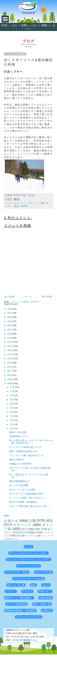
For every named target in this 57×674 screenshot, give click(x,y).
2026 (10, 308)
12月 (12, 387)
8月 (12, 403)
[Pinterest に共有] (18, 199)
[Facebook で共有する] (15, 199)
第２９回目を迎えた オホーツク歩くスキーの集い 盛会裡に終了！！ (30, 441)
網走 (16, 206)
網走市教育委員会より (20, 481)
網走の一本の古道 (17, 432)
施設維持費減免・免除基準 (20, 610)
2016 (10, 350)
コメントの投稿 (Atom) (25, 301)
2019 (10, 337)
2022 (10, 325)
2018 (10, 341)
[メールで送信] (6, 199)
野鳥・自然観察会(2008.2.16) (23, 451)
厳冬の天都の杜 (16, 459)
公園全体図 (45, 597)
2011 (10, 370)
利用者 (24, 206)
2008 (10, 383)
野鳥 (12, 539)
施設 (33, 584)
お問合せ (47, 610)
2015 (10, 354)
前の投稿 (47, 296)
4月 (12, 420)
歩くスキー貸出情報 (18, 485)
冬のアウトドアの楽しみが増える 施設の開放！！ (29, 469)
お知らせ (11, 520)
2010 (10, 375)
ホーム (28, 296)
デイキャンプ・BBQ (17, 572)
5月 (12, 416)
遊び (24, 529)
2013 (10, 362)
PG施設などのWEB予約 (20, 463)
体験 (37, 529)
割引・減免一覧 (42, 604)
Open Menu (5, 19)
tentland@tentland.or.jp (24, 639)
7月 (12, 407)
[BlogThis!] (9, 199)
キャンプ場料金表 (16, 604)
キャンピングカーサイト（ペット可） (28, 559)
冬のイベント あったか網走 (22, 489)
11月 (12, 391)
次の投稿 (10, 296)
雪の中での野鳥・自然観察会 (23, 502)
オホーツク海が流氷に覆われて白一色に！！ (30, 506)
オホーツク (20, 203)
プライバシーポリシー (28, 616)
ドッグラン (31, 535)
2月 (12, 428)
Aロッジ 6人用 (43, 572)
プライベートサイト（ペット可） (28, 553)
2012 (10, 366)
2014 (10, 358)
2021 (10, 329)
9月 (12, 399)
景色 (18, 535)
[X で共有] (12, 199)
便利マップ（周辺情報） (19, 597)
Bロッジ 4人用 (15, 584)
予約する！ (45, 591)
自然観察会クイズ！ (18, 436)
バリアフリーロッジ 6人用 (28, 578)
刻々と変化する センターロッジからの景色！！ (28, 475)
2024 (10, 317)
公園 (41, 203)
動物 (32, 532)
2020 (10, 333)
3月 (12, 424)
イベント (11, 591)
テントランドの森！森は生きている (26, 455)
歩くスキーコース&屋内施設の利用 (26, 493)
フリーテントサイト (28, 565)
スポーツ (33, 203)
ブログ (46, 584)
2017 (10, 346)
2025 (10, 312)
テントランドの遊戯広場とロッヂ (25, 447)
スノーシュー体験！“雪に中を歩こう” (27, 497)
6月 (12, 411)
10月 (12, 395)
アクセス (27, 591)
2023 (10, 321)
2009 (10, 379)
